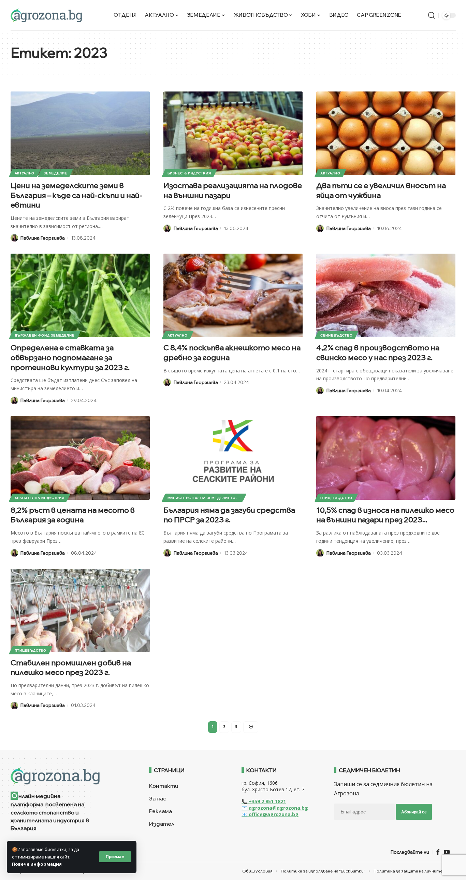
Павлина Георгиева (42, 238)
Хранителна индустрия (39, 498)
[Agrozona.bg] (46, 15)
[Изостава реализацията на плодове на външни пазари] (233, 133)
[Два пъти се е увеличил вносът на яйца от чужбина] (385, 133)
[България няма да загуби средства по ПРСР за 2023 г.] (233, 458)
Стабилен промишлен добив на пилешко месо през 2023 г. (71, 667)
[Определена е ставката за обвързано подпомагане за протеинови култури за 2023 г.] (80, 295)
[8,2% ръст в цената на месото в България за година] (80, 458)
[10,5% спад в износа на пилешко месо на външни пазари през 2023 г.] (385, 458)
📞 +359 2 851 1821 (264, 801)
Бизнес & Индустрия (189, 173)
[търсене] (431, 15)
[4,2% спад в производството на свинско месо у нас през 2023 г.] (385, 295)
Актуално (25, 173)
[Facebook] (438, 852)
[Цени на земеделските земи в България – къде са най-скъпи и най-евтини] (80, 133)
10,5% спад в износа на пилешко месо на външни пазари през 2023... (385, 515)
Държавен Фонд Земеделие (45, 335)
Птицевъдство (336, 498)
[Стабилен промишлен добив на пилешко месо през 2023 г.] (80, 610)
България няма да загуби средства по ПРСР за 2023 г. (229, 515)
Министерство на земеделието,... (204, 498)
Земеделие (55, 173)
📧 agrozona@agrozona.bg (275, 808)
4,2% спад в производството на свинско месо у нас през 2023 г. (377, 352)
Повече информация (37, 864)
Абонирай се (414, 811)
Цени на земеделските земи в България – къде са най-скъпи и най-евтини (76, 195)
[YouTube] (447, 852)
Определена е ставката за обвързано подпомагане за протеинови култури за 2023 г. (70, 357)
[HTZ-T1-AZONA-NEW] (71, 775)
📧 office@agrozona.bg (270, 814)
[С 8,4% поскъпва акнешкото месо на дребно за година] (233, 295)
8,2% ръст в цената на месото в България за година (73, 515)
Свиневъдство (336, 335)
